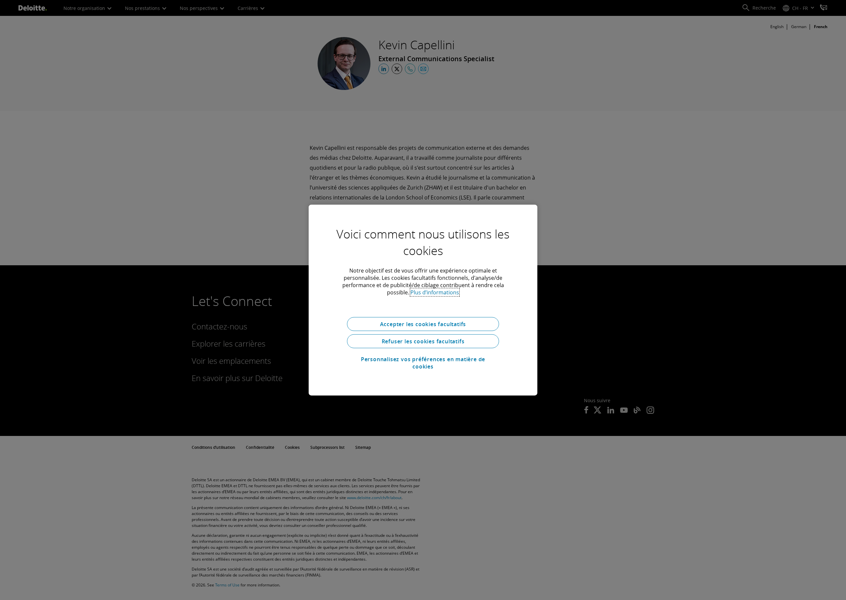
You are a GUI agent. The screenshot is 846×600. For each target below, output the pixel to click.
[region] (423, 300)
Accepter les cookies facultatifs (423, 324)
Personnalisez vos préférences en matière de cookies (423, 363)
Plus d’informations (434, 292)
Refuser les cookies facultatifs (423, 341)
